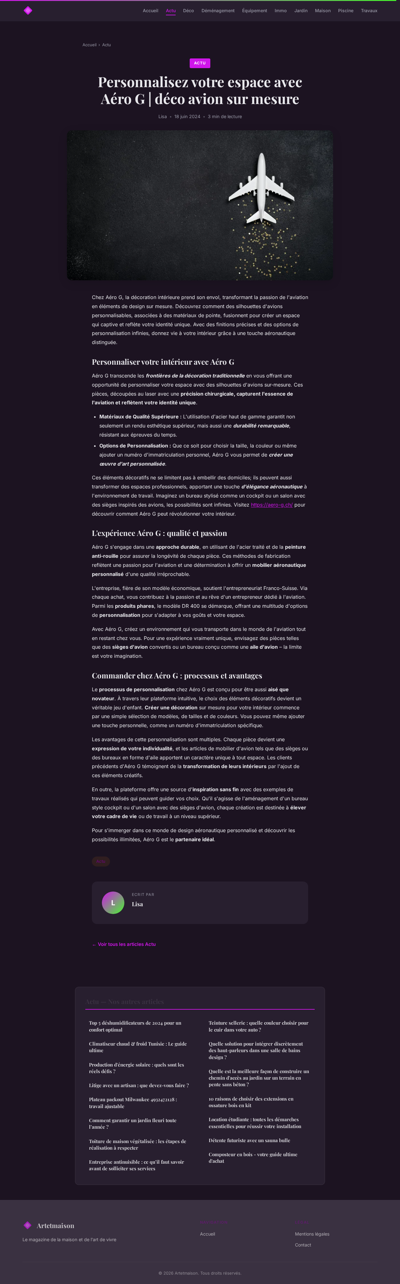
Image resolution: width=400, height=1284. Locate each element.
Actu (171, 10)
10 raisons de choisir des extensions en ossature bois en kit (251, 1102)
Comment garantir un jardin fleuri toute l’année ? (133, 1123)
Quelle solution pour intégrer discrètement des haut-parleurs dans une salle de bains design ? (256, 1050)
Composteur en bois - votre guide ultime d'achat (253, 1157)
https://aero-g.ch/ (272, 505)
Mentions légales (312, 1234)
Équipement (254, 10)
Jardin (301, 10)
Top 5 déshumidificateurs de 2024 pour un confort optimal (135, 1026)
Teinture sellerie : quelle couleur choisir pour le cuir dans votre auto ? (258, 1026)
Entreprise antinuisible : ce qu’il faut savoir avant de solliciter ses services (136, 1165)
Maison (323, 10)
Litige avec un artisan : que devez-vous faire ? (139, 1085)
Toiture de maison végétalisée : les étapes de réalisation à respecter (137, 1144)
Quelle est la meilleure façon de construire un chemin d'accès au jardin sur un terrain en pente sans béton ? (259, 1078)
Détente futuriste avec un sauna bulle (249, 1140)
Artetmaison (55, 1225)
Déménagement (218, 10)
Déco (188, 10)
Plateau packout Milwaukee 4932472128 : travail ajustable (133, 1102)
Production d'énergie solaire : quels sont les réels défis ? (136, 1068)
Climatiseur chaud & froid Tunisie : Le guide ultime (138, 1047)
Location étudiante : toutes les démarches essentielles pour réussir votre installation (255, 1122)
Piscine (345, 10)
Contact (303, 1244)
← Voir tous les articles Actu (124, 944)
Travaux (369, 10)
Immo (281, 10)
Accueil (150, 10)
